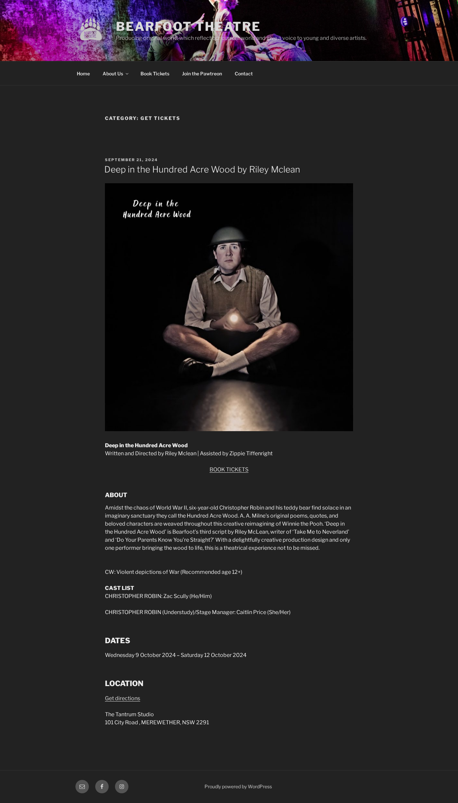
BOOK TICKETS (229, 469)
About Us (113, 73)
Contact (244, 73)
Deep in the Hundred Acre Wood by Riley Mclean (202, 169)
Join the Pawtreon (202, 73)
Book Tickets (154, 73)
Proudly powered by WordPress (238, 786)
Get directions (122, 698)
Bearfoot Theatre (188, 26)
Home (83, 73)
